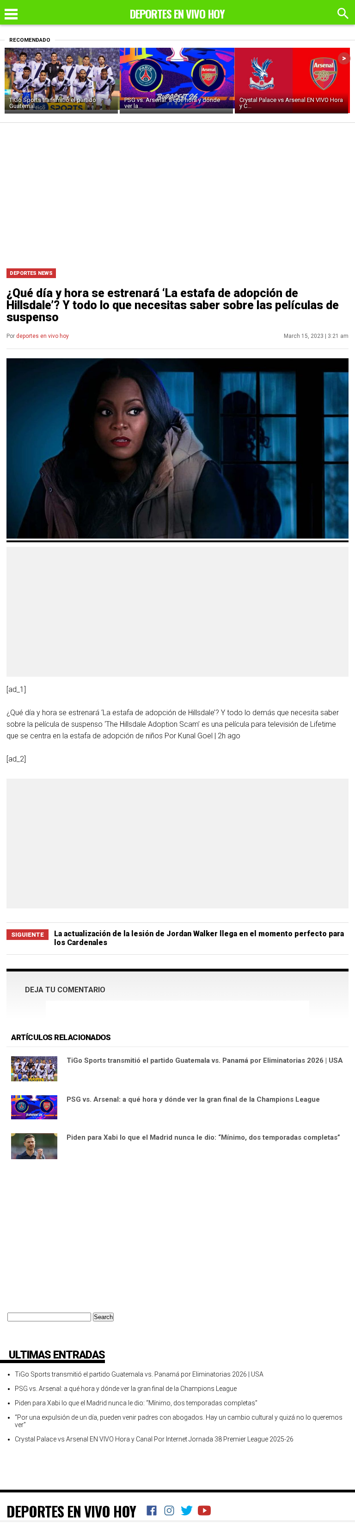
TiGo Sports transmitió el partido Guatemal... (52, 102)
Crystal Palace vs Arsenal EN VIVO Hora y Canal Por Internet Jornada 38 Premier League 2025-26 (154, 1439)
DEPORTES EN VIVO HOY (71, 1511)
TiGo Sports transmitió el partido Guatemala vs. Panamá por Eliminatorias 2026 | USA (205, 1060)
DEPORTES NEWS (31, 273)
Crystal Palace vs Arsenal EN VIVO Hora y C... (291, 102)
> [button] (344, 58)
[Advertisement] (177, 192)
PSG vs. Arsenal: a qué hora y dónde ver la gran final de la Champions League (193, 1099)
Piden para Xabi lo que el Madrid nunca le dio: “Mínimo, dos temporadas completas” (203, 1137)
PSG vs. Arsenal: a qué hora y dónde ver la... (172, 102)
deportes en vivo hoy (42, 336)
